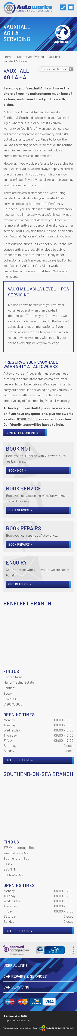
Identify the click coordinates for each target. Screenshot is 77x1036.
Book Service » (20, 510)
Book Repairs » (20, 544)
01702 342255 (13, 875)
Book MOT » (17, 470)
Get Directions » (19, 760)
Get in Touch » (19, 584)
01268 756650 (27, 419)
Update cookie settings (19, 1020)
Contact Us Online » (22, 433)
